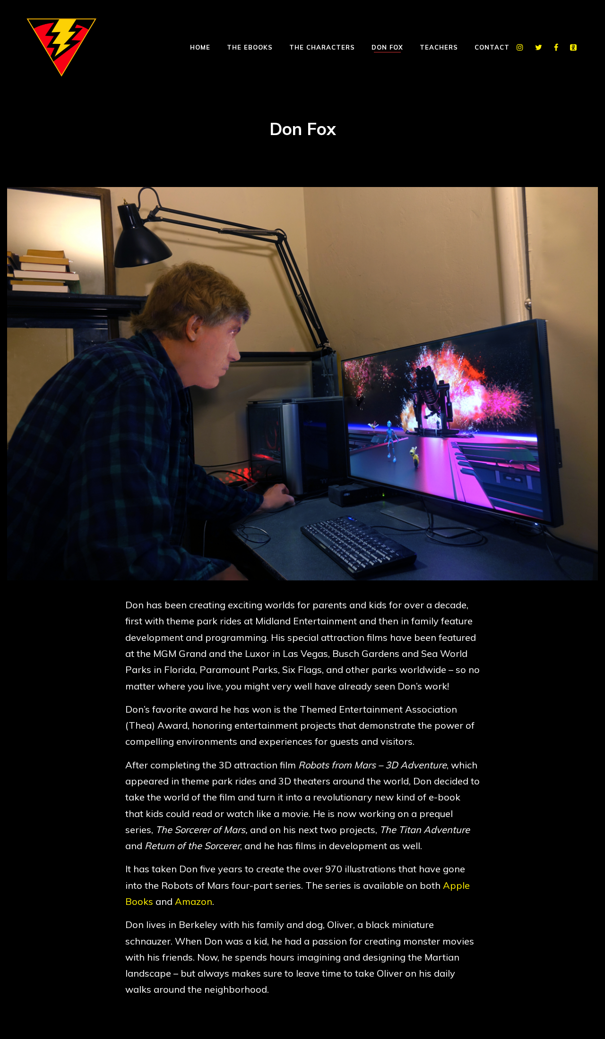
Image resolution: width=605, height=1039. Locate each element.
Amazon (193, 901)
